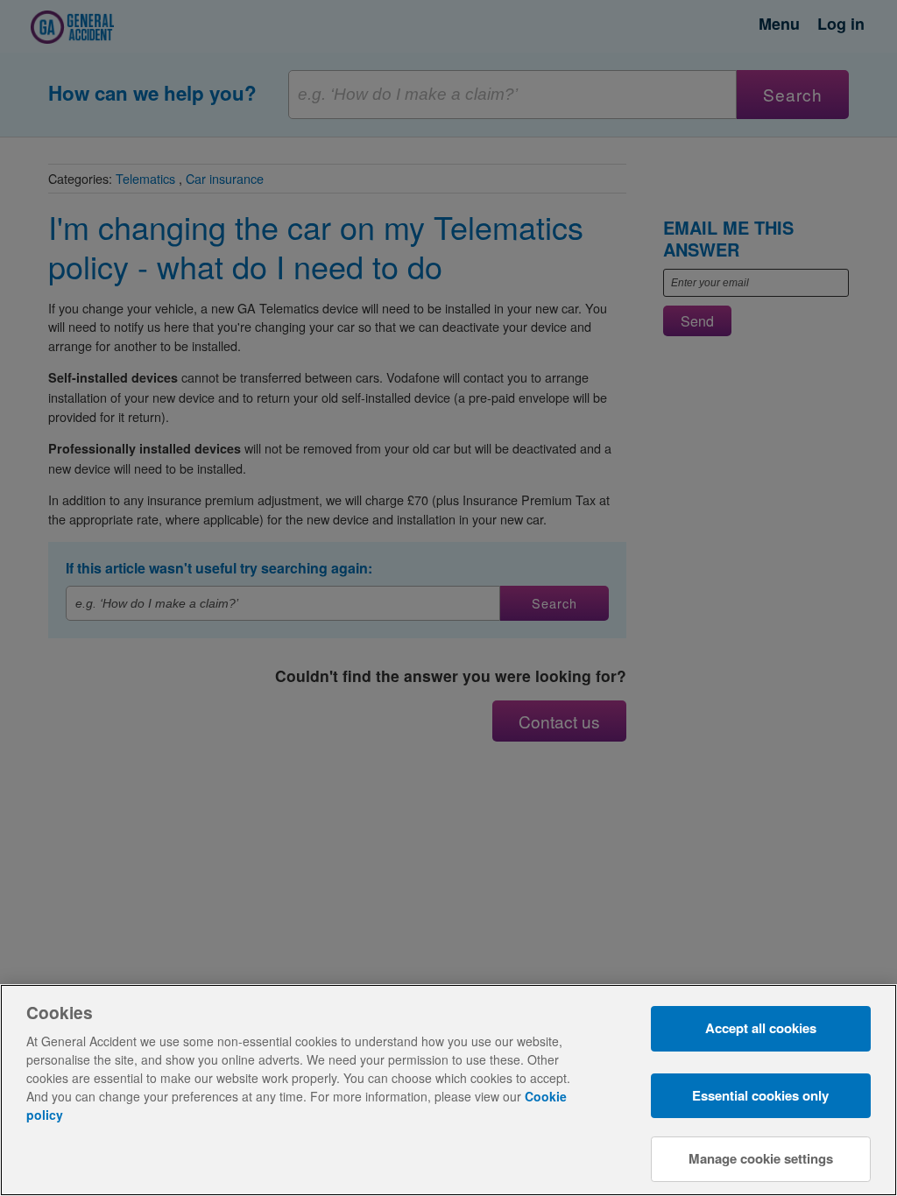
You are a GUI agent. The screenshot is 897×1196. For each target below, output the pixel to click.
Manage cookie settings (761, 1158)
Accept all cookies (760, 1028)
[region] (448, 1090)
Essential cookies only (760, 1095)
